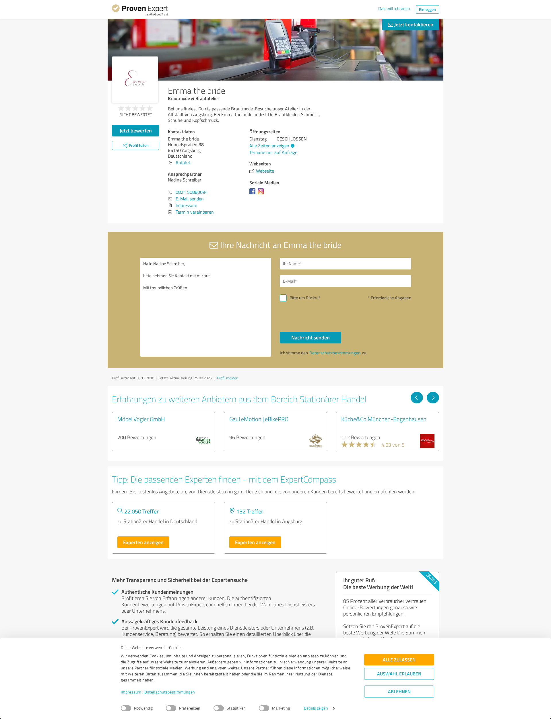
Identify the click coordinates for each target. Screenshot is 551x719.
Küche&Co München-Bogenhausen (383, 419)
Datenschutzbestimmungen (169, 692)
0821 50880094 (192, 192)
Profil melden (227, 377)
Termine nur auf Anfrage (273, 152)
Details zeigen (316, 708)
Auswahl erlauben (399, 674)
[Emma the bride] (135, 79)
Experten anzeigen (143, 542)
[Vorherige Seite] (417, 397)
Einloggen (427, 9)
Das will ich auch (394, 8)
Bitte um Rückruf (305, 298)
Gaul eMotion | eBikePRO (258, 419)
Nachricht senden (310, 337)
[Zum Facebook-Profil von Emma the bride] (253, 194)
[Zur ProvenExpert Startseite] (140, 10)
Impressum (131, 692)
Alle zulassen (399, 660)
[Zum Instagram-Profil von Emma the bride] (262, 194)
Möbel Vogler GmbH (141, 419)
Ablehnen (399, 691)
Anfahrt (183, 162)
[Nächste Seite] (433, 397)
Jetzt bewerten (136, 130)
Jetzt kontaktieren (413, 24)
